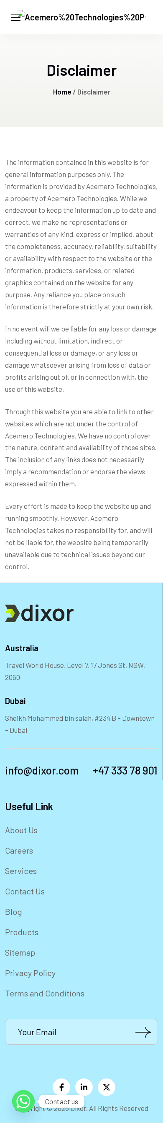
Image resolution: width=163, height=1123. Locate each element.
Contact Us (25, 891)
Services (21, 871)
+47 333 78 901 (125, 770)
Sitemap (20, 952)
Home (62, 91)
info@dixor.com (42, 770)
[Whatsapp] (23, 1101)
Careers (19, 850)
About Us (21, 830)
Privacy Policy (30, 973)
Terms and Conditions (44, 993)
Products (21, 932)
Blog (13, 911)
